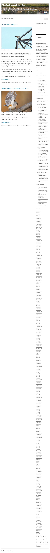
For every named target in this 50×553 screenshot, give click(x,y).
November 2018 (39, 348)
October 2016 (38, 385)
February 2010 (39, 504)
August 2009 (38, 512)
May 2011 (38, 481)
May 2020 (38, 322)
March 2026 (38, 218)
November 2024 (39, 242)
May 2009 (38, 517)
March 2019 (38, 342)
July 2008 (37, 532)
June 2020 (38, 320)
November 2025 (39, 224)
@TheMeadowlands (40, 27)
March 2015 (38, 413)
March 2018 (38, 360)
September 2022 (39, 280)
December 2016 (39, 382)
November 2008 (39, 526)
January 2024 (38, 256)
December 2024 (39, 240)
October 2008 (38, 527)
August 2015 (38, 406)
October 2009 (38, 509)
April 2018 (38, 358)
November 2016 (39, 384)
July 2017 (37, 372)
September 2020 (39, 316)
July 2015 (37, 407)
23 (36, 543)
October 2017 (38, 367)
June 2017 (38, 373)
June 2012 (38, 462)
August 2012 (38, 459)
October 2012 (38, 456)
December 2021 (39, 293)
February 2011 (39, 486)
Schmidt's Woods (41, 92)
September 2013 (39, 440)
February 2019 (39, 344)
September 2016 (39, 387)
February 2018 (39, 361)
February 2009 (39, 521)
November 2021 (39, 295)
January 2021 (38, 310)
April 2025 (38, 234)
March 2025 (38, 236)
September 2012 (39, 458)
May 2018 (38, 357)
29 (47, 543)
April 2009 (38, 518)
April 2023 (38, 270)
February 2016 (39, 397)
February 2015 (39, 415)
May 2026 (38, 215)
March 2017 (38, 378)
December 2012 (39, 453)
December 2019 (39, 329)
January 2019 (38, 345)
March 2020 (38, 324)
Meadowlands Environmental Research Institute (43, 199)
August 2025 (38, 228)
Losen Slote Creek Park (42, 84)
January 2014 (38, 434)
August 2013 (38, 441)
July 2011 (37, 478)
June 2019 (38, 338)
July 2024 (37, 248)
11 (40, 541)
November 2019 (39, 330)
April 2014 (38, 430)
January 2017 (38, 381)
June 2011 (38, 480)
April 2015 (38, 412)
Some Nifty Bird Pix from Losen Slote (14, 88)
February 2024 (39, 255)
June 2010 (38, 498)
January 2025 (38, 239)
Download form (39, 98)
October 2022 (38, 279)
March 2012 (38, 467)
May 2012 (38, 464)
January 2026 (38, 221)
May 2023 (38, 268)
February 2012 (39, 468)
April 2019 (38, 341)
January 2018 (38, 363)
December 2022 (39, 276)
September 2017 (39, 369)
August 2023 (38, 264)
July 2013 (37, 443)
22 (47, 542)
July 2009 (37, 514)
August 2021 (38, 299)
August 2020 (38, 317)
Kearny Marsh (41, 83)
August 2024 (38, 246)
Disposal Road (41, 86)
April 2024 (38, 252)
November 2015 (39, 401)
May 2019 (38, 339)
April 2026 (38, 216)
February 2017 (39, 379)
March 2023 (38, 271)
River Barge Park (41, 87)
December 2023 (39, 258)
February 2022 (39, 290)
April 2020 (38, 323)
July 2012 (37, 461)
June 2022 (38, 285)
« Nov (37, 546)
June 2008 (38, 533)
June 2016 (38, 391)
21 (45, 542)
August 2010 (38, 495)
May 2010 (38, 499)
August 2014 (38, 424)
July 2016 (37, 390)
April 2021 (38, 305)
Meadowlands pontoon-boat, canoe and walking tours (43, 192)
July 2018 (37, 354)
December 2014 (39, 418)
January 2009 (38, 523)
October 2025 (38, 225)
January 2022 (38, 292)
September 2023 (39, 262)
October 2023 (38, 261)
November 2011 (39, 472)
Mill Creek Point (41, 89)
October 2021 (38, 296)
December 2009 (39, 506)
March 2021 (38, 307)
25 (40, 543)
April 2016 (38, 394)
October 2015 (38, 403)
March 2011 (38, 484)
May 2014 (38, 428)
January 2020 (38, 327)
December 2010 (39, 489)
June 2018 (38, 356)
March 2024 (38, 253)
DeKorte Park (40, 78)
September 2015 (39, 404)
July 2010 (37, 496)
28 (45, 543)
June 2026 (38, 213)
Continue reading (6, 79)
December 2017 (39, 364)
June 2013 (38, 444)
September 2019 (39, 333)
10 (38, 541)
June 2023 (38, 267)
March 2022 (38, 289)
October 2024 (38, 243)
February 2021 (39, 308)
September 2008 (39, 529)
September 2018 (39, 351)
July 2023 (37, 265)
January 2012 (38, 469)
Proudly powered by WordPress (7, 550)
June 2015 (38, 409)
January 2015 (38, 416)
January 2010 (38, 505)
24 (38, 543)
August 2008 (38, 530)
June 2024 (38, 249)
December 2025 (39, 222)
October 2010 (38, 492)
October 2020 (38, 314)
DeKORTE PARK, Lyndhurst (43, 100)
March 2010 (38, 502)
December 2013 (39, 435)
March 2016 (38, 395)
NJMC (27, 82)
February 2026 (39, 219)
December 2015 (39, 400)
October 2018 (38, 350)
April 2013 (38, 447)
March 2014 (38, 431)
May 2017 (38, 375)
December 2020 (39, 311)
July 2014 (37, 425)
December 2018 (39, 347)
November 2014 (39, 419)
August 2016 (38, 388)
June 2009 (38, 515)
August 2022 (38, 282)
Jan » (40, 546)
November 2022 (39, 277)
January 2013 (38, 452)
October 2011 (38, 474)
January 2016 (38, 398)
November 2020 (39, 313)
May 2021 (38, 304)
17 (38, 542)
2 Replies (29, 125)
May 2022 (38, 286)
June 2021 (38, 302)
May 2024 (38, 250)
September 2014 (39, 422)
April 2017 (38, 376)
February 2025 (39, 237)
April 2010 (38, 501)
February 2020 (39, 326)
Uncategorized (13, 82)
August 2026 (38, 211)
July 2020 (37, 319)
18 (40, 542)
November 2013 (39, 437)
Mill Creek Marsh (41, 80)
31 (38, 545)
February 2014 (39, 432)
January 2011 (38, 487)
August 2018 (38, 353)
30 (36, 545)
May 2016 (38, 393)
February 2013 (39, 450)
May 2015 (38, 410)
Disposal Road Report (9, 24)
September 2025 (39, 227)
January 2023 (38, 274)
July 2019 (37, 336)
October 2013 (38, 438)
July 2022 (37, 283)
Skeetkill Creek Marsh (42, 90)
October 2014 (38, 421)
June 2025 (38, 231)
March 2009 (38, 520)
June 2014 (38, 427)
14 (45, 541)
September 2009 (39, 511)
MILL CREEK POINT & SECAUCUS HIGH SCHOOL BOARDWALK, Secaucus (43, 122)
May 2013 (38, 446)
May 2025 (38, 233)
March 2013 (38, 449)
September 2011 (39, 475)
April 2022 (38, 287)
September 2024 (39, 245)
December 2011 (39, 471)
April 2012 (38, 465)
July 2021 (37, 301)
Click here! (40, 40)
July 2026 (37, 212)
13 (43, 541)
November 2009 (39, 508)
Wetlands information (42, 202)
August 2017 (38, 370)
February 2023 (39, 273)
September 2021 (39, 298)
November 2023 (39, 259)
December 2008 (39, 524)
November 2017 (39, 366)
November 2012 (39, 455)
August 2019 (38, 335)
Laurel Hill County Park (42, 81)
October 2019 (38, 332)
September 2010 (39, 493)
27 (43, 543)
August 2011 (38, 477)
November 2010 (39, 490)
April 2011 (38, 483)
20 (43, 542)
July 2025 (37, 230)
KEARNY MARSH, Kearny (42, 160)
